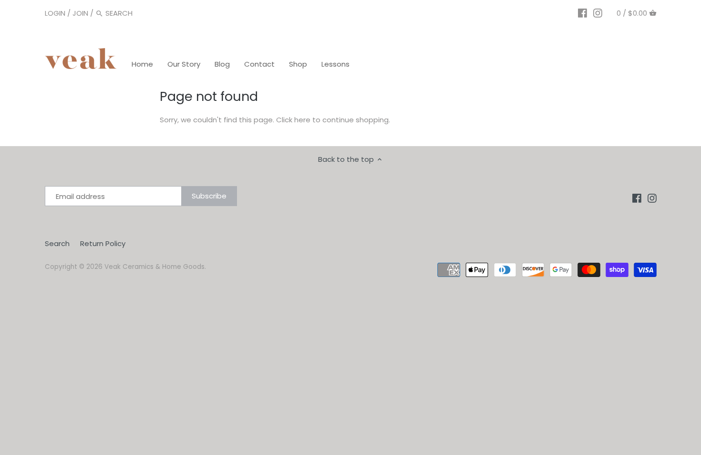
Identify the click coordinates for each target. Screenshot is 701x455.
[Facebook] (582, 13)
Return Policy (102, 243)
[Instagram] (597, 13)
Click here (293, 120)
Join (80, 13)
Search (57, 243)
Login (55, 13)
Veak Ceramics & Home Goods (154, 266)
